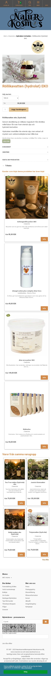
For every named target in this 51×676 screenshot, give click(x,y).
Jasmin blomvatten (38, 482)
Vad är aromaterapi (8, 589)
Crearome (11, 36)
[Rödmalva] (26, 404)
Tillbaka (8, 166)
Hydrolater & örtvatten (23, 36)
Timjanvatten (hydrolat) (38, 532)
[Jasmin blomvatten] (30, 460)
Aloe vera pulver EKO (27, 360)
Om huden (5, 595)
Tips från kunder (7, 601)
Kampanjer (29, 607)
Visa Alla (45, 560)
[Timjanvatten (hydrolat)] (30, 511)
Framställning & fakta (9, 586)
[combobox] (7, 578)
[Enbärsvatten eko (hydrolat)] (7, 511)
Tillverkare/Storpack (8, 604)
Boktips (4, 592)
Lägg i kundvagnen (18, 109)
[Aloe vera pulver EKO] (8, 315)
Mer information (26, 668)
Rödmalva (26, 429)
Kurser (28, 598)
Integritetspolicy (31, 604)
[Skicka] (46, 622)
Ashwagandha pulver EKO (26, 222)
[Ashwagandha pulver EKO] (8, 177)
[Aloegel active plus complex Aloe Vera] (26, 266)
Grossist (5, 609)
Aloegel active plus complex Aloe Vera (26, 291)
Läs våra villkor (7, 643)
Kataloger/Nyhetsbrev (9, 598)
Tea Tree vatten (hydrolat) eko (14, 483)
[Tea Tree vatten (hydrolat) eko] (7, 461)
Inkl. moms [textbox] (6, 577)
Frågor (4, 607)
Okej (25, 672)
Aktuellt (28, 601)
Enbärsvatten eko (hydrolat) (14, 533)
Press (27, 586)
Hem (5, 36)
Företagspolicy (30, 589)
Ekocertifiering (30, 592)
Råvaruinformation (32, 595)
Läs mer (6, 141)
